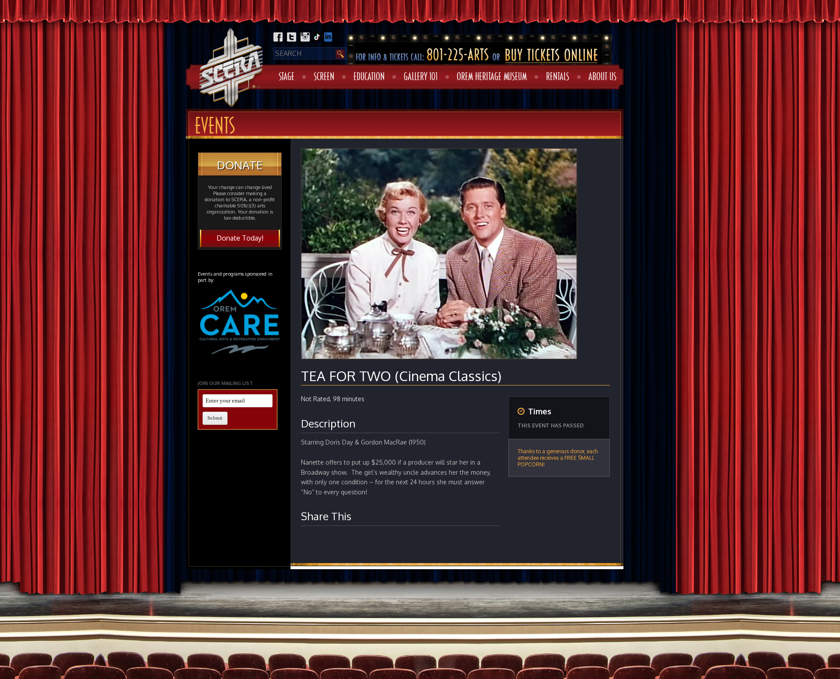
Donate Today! (240, 238)
